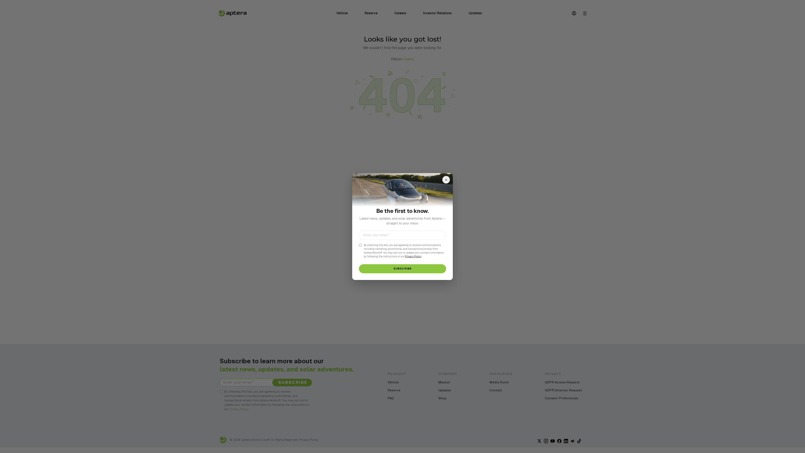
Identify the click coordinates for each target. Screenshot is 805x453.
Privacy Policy (413, 256)
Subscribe (402, 268)
